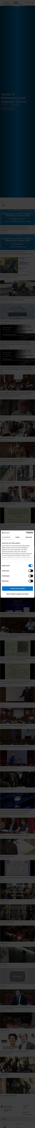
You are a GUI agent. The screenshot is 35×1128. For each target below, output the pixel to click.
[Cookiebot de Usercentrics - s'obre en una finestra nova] (26, 533)
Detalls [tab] (18, 537)
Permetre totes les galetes (17, 588)
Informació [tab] (29, 537)
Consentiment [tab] (6, 537)
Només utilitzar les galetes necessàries (18, 594)
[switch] (30, 570)
